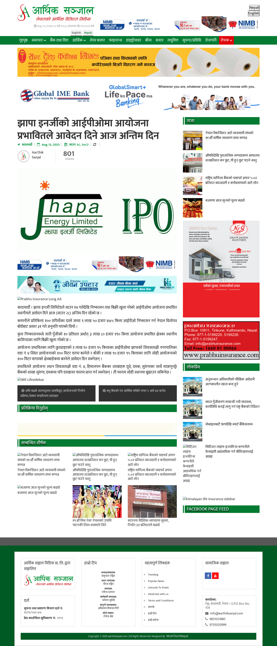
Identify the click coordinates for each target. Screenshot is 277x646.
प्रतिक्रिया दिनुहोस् (34, 408)
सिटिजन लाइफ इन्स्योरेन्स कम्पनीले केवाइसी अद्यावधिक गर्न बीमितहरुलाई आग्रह (229, 452)
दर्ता (26, 600)
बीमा (148, 40)
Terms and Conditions (161, 600)
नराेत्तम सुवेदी (108, 600)
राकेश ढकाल (108, 592)
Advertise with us (158, 594)
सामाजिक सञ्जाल (217, 563)
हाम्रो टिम (152, 613)
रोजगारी (211, 40)
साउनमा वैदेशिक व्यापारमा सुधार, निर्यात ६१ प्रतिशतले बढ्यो (148, 523)
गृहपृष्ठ (23, 40)
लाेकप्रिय (193, 367)
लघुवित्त (172, 40)
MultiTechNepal (177, 636)
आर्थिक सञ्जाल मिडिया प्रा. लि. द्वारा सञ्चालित (47, 566)
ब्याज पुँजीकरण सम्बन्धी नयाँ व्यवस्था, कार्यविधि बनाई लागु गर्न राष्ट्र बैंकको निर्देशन (232, 404)
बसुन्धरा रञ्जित (108, 576)
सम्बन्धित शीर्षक (33, 443)
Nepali (88, 32)
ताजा (190, 121)
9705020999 (217, 625)
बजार (159, 40)
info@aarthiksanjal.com (226, 613)
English (76, 32)
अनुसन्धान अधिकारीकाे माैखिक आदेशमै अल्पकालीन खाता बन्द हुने (230, 381)
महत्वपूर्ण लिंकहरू (157, 563)
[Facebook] (208, 575)
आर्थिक (77, 40)
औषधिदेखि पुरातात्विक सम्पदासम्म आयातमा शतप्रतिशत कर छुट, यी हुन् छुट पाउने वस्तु (95, 474)
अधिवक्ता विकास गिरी (108, 608)
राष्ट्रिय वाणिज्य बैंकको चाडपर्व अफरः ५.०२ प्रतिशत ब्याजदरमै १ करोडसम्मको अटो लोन (152, 474)
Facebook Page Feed (208, 509)
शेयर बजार (97, 40)
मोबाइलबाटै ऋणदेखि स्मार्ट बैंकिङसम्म (229, 424)
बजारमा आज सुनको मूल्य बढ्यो (37, 493)
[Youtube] (215, 575)
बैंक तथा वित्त (59, 40)
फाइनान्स (115, 40)
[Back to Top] (268, 637)
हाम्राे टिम (90, 563)
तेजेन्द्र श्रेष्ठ (108, 616)
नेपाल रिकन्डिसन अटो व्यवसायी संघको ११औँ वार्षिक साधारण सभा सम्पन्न (41, 472)
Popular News (156, 581)
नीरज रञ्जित (108, 584)
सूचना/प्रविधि (191, 40)
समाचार (37, 40)
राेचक (225, 40)
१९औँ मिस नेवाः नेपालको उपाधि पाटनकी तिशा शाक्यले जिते (92, 523)
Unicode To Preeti (158, 587)
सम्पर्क (151, 607)
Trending (153, 575)
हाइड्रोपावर (133, 40)
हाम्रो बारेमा (153, 620)
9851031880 (217, 619)
